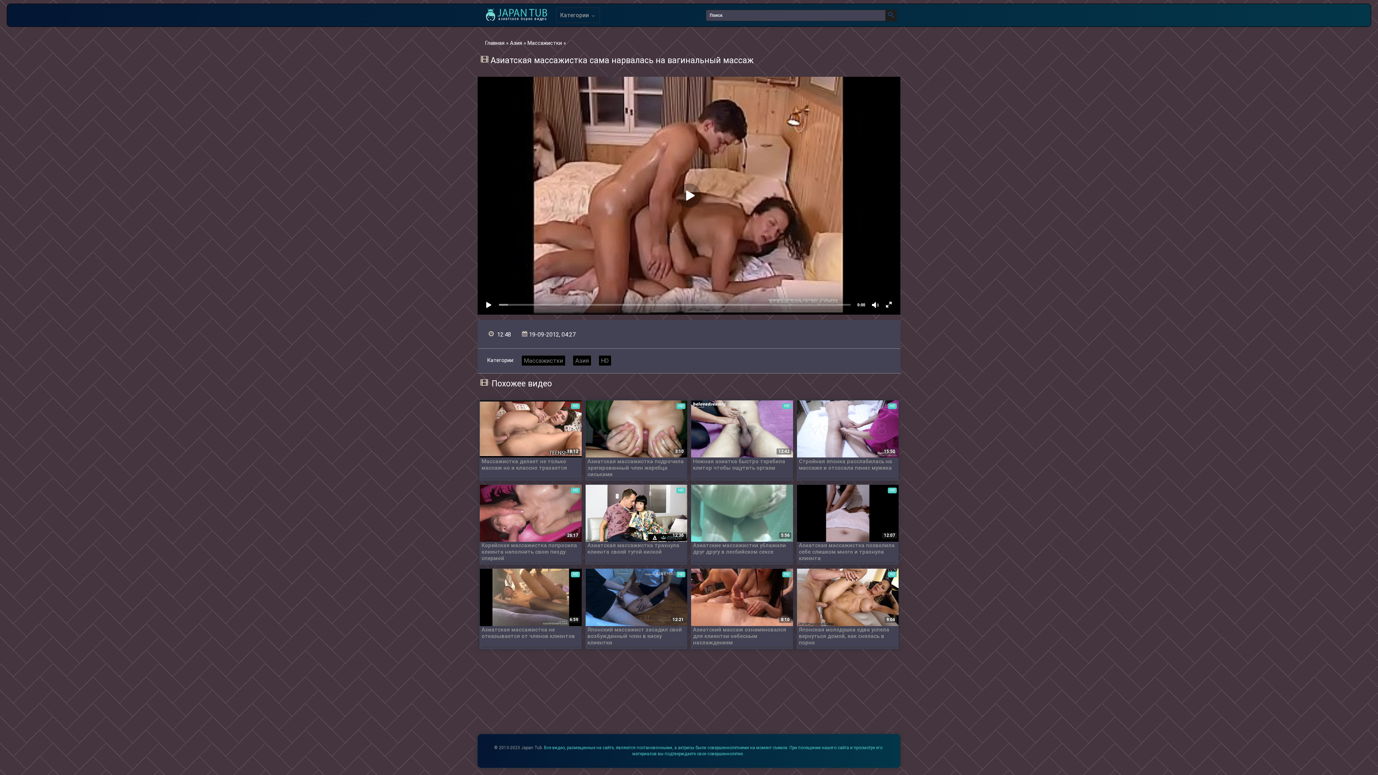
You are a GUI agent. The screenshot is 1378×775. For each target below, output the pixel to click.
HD (605, 360)
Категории (575, 15)
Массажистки (543, 360)
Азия (582, 360)
